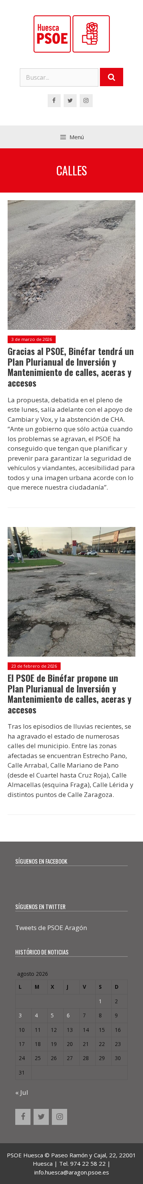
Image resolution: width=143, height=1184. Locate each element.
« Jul (21, 1092)
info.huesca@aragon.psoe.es (71, 1172)
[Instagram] (86, 100)
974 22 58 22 (88, 1163)
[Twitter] (70, 100)
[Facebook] (54, 100)
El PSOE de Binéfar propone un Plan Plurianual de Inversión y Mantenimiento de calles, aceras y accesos (70, 694)
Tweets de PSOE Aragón (51, 927)
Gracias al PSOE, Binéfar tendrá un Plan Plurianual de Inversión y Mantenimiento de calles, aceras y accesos (71, 367)
